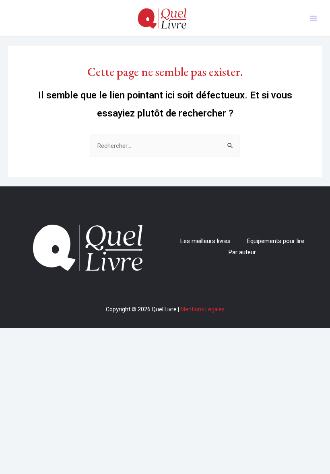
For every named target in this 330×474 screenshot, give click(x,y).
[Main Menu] (313, 18)
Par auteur (242, 252)
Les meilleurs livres (205, 241)
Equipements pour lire (275, 241)
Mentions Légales (202, 309)
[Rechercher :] (165, 145)
